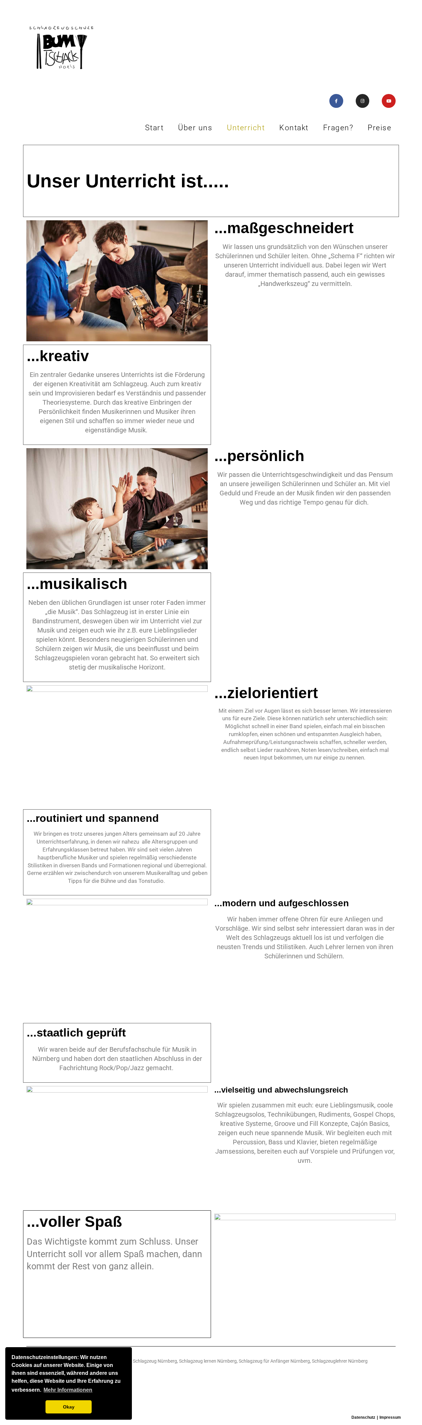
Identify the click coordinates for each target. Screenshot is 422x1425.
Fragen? (338, 127)
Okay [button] (69, 1407)
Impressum (390, 1417)
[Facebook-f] (336, 101)
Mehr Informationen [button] (68, 1390)
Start (154, 127)
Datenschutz (363, 1417)
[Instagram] (363, 101)
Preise (379, 127)
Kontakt (294, 127)
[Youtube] (389, 101)
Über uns (195, 127)
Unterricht (246, 127)
